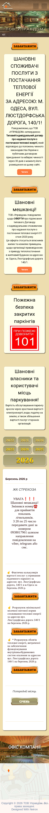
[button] (44, 6)
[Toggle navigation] (36, 6)
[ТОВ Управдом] (7, 6)
